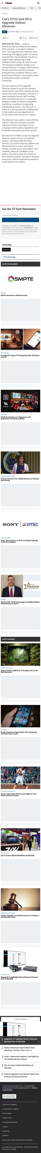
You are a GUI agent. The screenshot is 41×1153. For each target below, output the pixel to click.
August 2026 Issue (19, 8)
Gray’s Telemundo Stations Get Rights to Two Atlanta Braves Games (21, 1058)
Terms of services (26, 225)
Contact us (5, 1131)
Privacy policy (6, 1113)
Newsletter (35, 38)
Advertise (5, 1135)
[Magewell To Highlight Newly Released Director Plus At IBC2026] (20, 1033)
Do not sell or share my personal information (17, 1140)
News (4, 32)
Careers (5, 1127)
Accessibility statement (10, 1122)
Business (5, 14)
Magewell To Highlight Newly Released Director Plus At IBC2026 (20, 1040)
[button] (2, 3)
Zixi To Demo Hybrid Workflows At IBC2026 (18, 1066)
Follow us (24, 38)
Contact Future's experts (10, 1109)
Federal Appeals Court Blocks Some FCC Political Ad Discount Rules (21, 1075)
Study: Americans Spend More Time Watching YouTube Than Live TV (19, 1049)
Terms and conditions (9, 1104)
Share (7, 38)
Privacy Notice (28, 227)
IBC (32, 8)
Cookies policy (7, 1118)
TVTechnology (14, 32)
